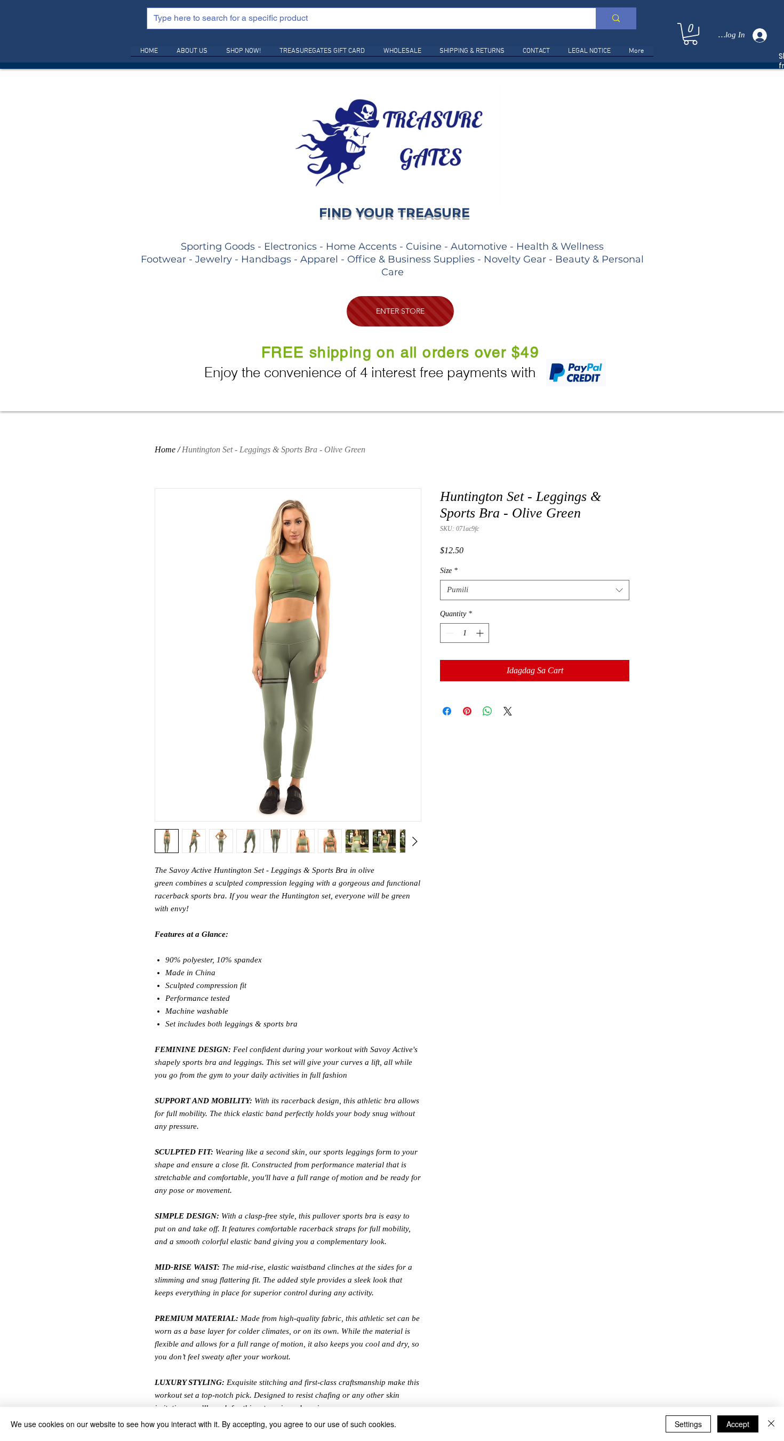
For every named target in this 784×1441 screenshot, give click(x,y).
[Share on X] (507, 711)
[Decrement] (448, 633)
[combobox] (534, 590)
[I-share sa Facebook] (447, 711)
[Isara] (771, 1423)
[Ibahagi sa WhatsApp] (487, 711)
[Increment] (480, 633)
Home (165, 449)
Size (449, 571)
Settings (688, 1424)
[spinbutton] (464, 633)
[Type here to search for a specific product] (616, 18)
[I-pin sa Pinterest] (467, 711)
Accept (737, 1424)
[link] (690, 34)
